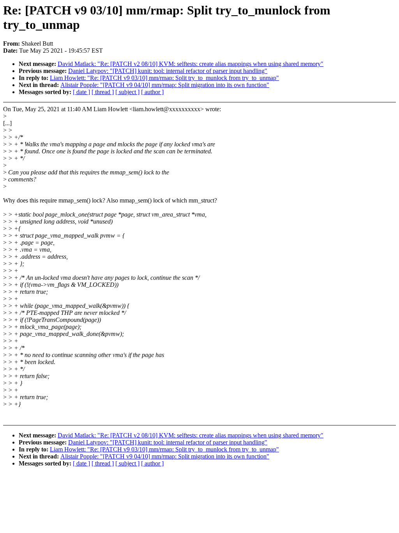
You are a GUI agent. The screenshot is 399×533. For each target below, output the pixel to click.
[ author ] (152, 92)
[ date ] (81, 92)
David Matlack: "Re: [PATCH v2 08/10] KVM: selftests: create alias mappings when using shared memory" (190, 63)
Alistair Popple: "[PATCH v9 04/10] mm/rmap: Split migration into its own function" (164, 85)
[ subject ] (127, 92)
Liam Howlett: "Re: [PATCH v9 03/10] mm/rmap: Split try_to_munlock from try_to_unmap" (164, 78)
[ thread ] (103, 92)
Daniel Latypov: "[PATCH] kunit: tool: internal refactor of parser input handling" (167, 71)
